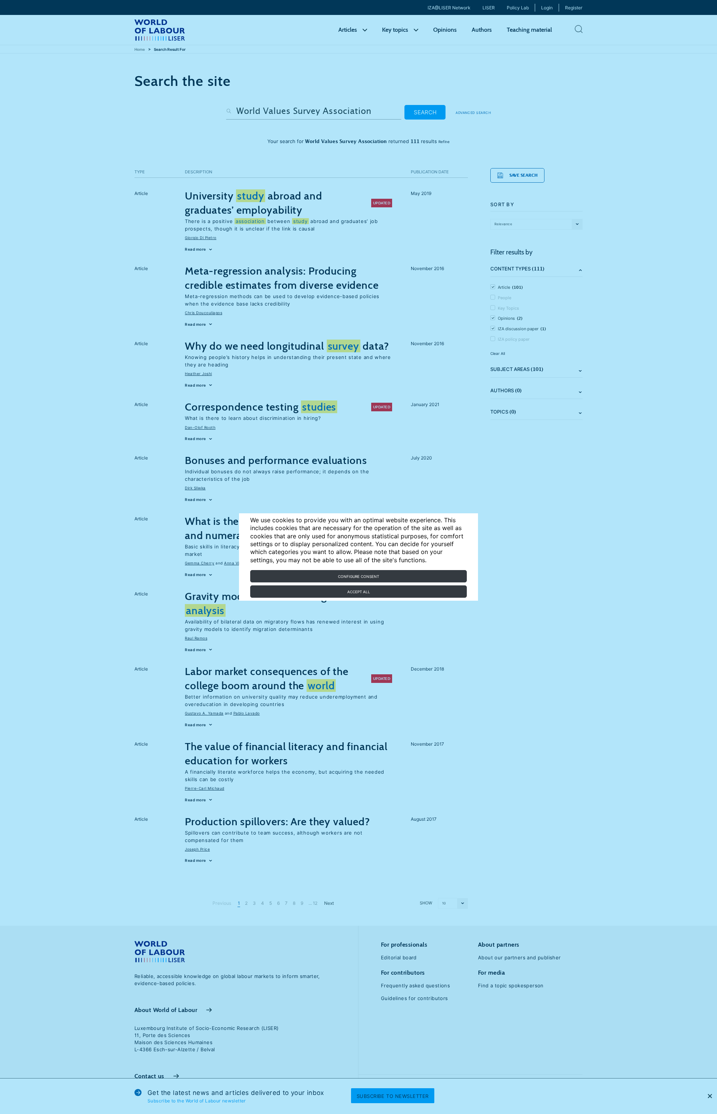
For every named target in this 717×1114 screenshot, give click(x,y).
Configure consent (358, 576)
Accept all (358, 592)
